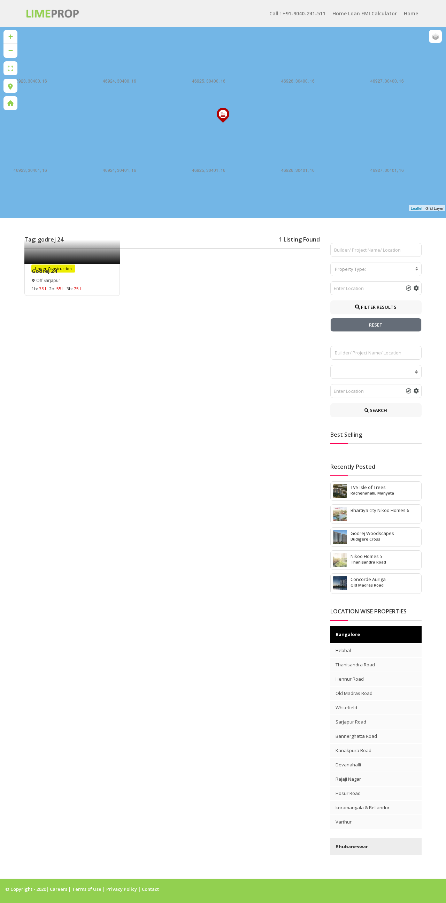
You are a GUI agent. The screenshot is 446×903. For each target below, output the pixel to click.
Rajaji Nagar (348, 779)
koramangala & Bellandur (363, 807)
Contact (150, 889)
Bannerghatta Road (356, 736)
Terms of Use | (89, 889)
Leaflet (416, 208)
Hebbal (343, 650)
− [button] (10, 50)
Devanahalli (348, 765)
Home (411, 13)
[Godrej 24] (223, 122)
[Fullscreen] (10, 68)
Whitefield (346, 707)
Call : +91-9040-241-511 (297, 13)
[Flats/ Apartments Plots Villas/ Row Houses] (376, 372)
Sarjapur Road (351, 722)
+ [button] (10, 36)
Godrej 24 (44, 270)
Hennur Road (350, 679)
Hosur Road (348, 793)
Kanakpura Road (353, 750)
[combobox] (376, 269)
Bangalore (348, 634)
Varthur (344, 822)
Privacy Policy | (124, 889)
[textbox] (376, 269)
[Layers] (435, 36)
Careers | (61, 889)
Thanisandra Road (355, 664)
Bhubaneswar (352, 846)
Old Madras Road (354, 693)
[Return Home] (10, 103)
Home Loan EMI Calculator (364, 13)
